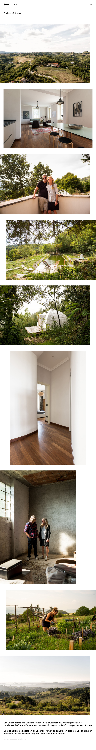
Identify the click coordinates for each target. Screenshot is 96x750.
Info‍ (90, 4)
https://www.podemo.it (16, 739)
